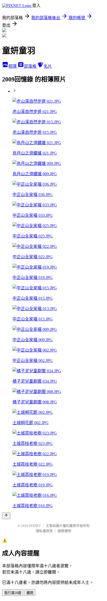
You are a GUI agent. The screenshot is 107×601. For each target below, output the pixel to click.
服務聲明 (64, 531)
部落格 (30, 66)
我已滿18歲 (12, 593)
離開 (29, 593)
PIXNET (35, 526)
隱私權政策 (44, 531)
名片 (48, 66)
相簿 (13, 66)
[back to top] (6, 516)
